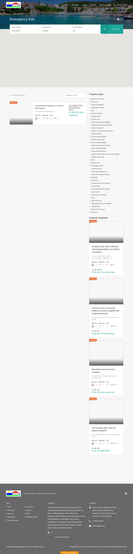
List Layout (29, 507)
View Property (21, 120)
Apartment (94, 180)
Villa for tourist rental (97, 139)
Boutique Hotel (96, 116)
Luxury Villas (95, 186)
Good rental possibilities (99, 148)
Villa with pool (95, 206)
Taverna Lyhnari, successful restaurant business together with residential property (105, 311)
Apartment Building (97, 104)
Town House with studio (98, 195)
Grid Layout (11, 510)
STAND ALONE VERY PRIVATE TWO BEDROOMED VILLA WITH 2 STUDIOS (106, 249)
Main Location (16, 27)
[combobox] (25, 31)
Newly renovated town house (100, 189)
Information (75, 5)
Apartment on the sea (97, 99)
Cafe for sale (95, 119)
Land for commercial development (102, 131)
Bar (92, 110)
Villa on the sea (96, 200)
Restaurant (93, 212)
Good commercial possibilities (101, 122)
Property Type (46, 27)
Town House (95, 192)
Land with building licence (99, 171)
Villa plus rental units (97, 157)
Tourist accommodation (98, 136)
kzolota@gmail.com (98, 526)
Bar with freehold (96, 113)
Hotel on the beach (97, 128)
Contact (84, 5)
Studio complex (96, 134)
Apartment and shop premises (101, 145)
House (92, 160)
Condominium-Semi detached (100, 183)
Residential (93, 177)
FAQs (28, 513)
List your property (105, 5)
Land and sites (95, 163)
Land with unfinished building (100, 174)
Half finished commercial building (101, 125)
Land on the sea (96, 168)
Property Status (77, 27)
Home (56, 5)
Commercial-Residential (98, 142)
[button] (66, 55)
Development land (97, 166)
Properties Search (32, 517)
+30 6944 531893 (121, 5)
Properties (65, 5)
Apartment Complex (97, 107)
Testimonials (11, 517)
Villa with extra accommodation (101, 203)
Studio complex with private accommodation (105, 154)
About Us (93, 5)
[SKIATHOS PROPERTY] (13, 7)
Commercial (94, 102)
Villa (92, 197)
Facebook (65, 537)
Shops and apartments (98, 151)
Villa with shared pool (98, 209)
